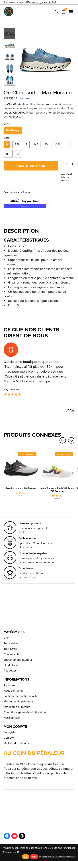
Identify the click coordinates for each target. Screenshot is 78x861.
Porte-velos (11, 643)
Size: (7, 137)
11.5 (8, 154)
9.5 (36, 144)
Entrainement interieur (18, 660)
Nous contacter (13, 690)
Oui (25, 856)
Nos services (12, 718)
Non (34, 856)
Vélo (6, 638)
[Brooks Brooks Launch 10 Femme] (21, 468)
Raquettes (10, 670)
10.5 (57, 144)
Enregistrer (10, 732)
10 (46, 144)
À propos (9, 685)
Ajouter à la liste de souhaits (67, 177)
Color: (7, 123)
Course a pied (12, 654)
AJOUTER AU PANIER (31, 166)
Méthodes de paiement (18, 701)
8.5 (17, 144)
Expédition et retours (17, 707)
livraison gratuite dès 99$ (43, 2)
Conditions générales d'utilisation (25, 712)
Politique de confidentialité (21, 696)
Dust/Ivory (12, 130)
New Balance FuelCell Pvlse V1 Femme (57, 489)
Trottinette (10, 649)
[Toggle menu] (70, 11)
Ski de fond (11, 665)
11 (67, 144)
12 (18, 154)
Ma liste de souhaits (16, 743)
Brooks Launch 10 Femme (20, 488)
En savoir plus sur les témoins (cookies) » (57, 856)
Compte (9, 737)
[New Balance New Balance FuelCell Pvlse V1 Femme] (57, 468)
